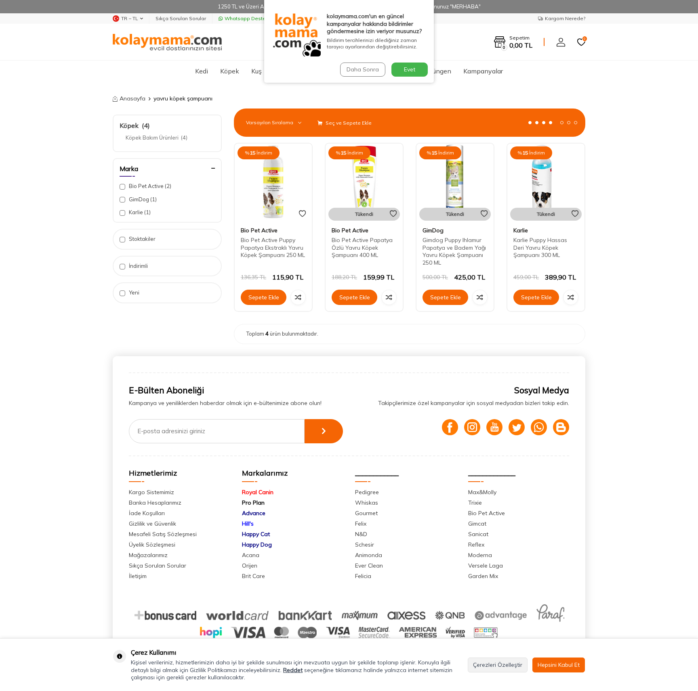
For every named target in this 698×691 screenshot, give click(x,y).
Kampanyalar (483, 71)
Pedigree (367, 492)
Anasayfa (132, 98)
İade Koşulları (147, 513)
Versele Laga (485, 565)
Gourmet (366, 513)
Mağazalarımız (148, 555)
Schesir (364, 544)
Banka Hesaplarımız (155, 502)
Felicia (363, 576)
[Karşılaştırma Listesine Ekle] (298, 297)
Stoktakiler (142, 239)
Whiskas (366, 502)
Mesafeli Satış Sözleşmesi (163, 534)
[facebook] (450, 427)
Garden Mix (483, 576)
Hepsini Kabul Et (559, 664)
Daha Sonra (363, 69)
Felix (360, 523)
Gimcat (477, 523)
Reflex (476, 544)
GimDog (142, 199)
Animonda (368, 555)
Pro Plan (253, 502)
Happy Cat (256, 534)
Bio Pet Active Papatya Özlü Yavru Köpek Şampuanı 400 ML (362, 247)
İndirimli (138, 266)
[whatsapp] (539, 427)
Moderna (480, 555)
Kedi (201, 71)
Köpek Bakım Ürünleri (156, 137)
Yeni (133, 292)
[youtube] (494, 427)
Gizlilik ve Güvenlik (152, 523)
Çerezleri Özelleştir (497, 664)
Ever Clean (369, 565)
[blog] (561, 427)
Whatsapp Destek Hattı (253, 18)
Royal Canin (257, 492)
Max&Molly (482, 492)
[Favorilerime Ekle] (302, 214)
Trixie (475, 502)
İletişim (138, 576)
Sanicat (478, 534)
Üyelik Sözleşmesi (152, 544)
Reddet (293, 670)
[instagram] (472, 427)
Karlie (139, 212)
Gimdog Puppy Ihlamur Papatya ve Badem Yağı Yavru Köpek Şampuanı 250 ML (454, 251)
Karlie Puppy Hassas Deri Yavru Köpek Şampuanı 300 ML (540, 247)
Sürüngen (437, 71)
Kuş (256, 71)
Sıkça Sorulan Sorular (181, 18)
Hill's (248, 523)
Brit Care (253, 576)
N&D (361, 534)
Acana (250, 555)
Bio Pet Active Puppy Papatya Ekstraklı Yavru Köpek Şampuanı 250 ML (273, 247)
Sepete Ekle (263, 297)
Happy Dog (257, 544)
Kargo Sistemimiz (151, 492)
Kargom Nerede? (565, 18)
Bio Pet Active (149, 186)
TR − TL (129, 18)
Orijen (249, 565)
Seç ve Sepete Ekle (348, 123)
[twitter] (517, 427)
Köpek (229, 71)
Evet (409, 69)
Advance (253, 513)
